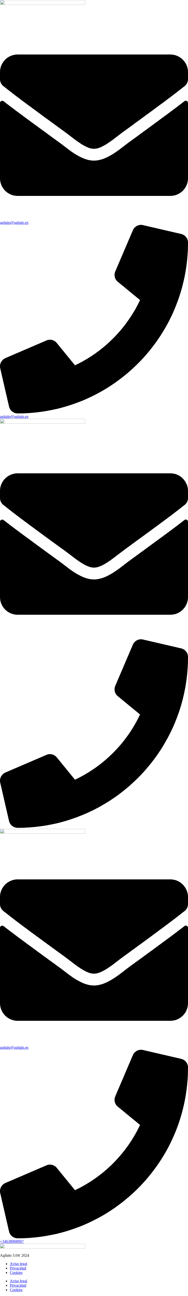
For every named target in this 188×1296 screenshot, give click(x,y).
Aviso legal (18, 1264)
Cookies (16, 1272)
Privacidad (18, 1268)
